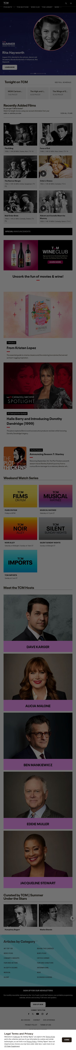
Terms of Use (50, 1037)
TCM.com (16, 1037)
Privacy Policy (32, 1041)
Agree (66, 1040)
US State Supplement (12, 1046)
